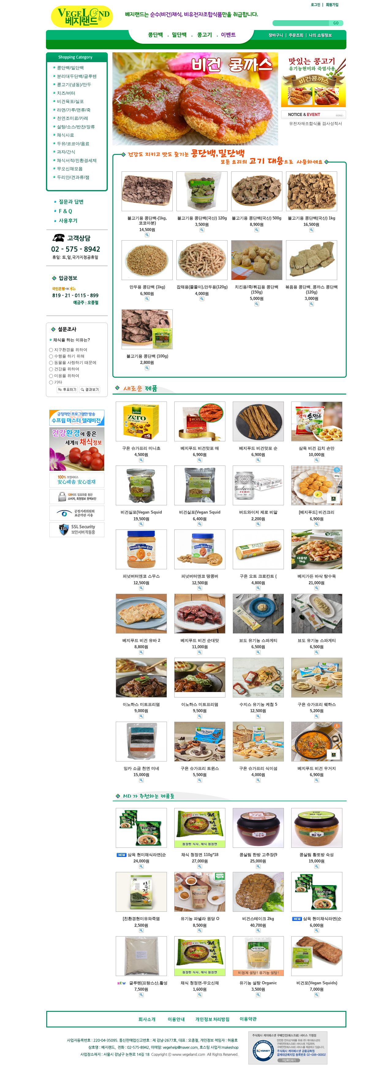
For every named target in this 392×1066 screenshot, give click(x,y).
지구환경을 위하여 (70, 349)
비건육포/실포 (70, 101)
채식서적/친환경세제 (76, 160)
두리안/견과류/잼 (72, 177)
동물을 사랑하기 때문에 (74, 362)
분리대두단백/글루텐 (76, 76)
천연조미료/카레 (72, 118)
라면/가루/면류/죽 (73, 109)
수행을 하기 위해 (69, 356)
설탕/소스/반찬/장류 (75, 126)
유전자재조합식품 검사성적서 (315, 123)
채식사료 (65, 135)
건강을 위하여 (66, 369)
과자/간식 (65, 151)
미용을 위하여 (66, 375)
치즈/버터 (65, 93)
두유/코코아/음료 (72, 143)
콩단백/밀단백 (70, 67)
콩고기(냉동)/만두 (73, 84)
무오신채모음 (69, 168)
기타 (57, 382)
